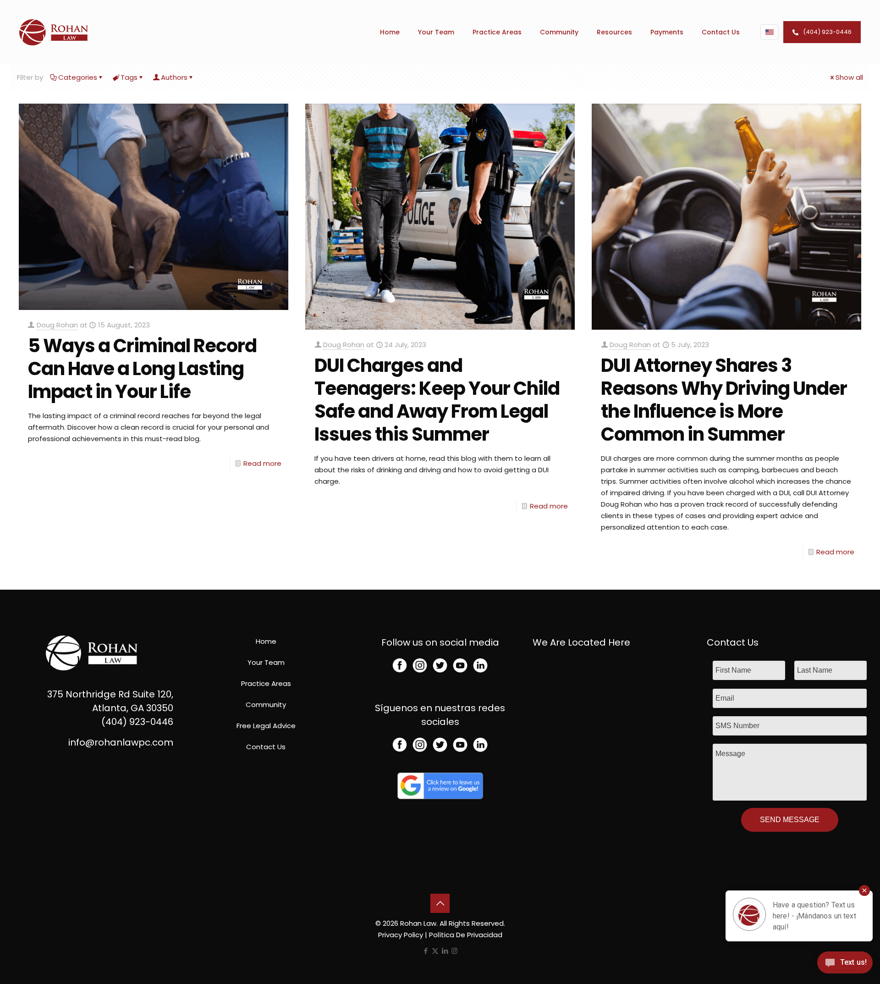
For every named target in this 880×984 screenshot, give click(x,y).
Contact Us (266, 747)
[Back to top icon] (440, 903)
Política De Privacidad (465, 935)
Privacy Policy (400, 935)
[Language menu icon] (769, 32)
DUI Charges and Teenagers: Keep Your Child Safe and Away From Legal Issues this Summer (437, 400)
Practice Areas (266, 683)
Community (266, 704)
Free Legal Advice (266, 725)
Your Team (266, 662)
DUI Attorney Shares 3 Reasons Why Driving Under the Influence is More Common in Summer (724, 400)
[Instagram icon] (454, 951)
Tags (129, 77)
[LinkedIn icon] (444, 951)
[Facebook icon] (425, 951)
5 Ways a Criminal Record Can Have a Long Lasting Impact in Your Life (142, 368)
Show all (849, 77)
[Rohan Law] (53, 32)
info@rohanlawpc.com (120, 742)
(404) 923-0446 (827, 32)
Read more (262, 463)
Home (266, 641)
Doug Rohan (57, 325)
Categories (77, 77)
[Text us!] (845, 965)
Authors (174, 77)
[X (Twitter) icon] (435, 951)
